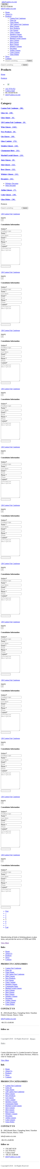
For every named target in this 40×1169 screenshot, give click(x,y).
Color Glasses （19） (9, 195)
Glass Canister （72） (9, 141)
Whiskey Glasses (16, 46)
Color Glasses (15, 52)
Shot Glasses (14, 42)
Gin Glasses (14, 30)
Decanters (13, 48)
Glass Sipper (14, 22)
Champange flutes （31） (10, 151)
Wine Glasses (14, 26)
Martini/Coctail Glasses (18, 38)
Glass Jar (13, 20)
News (7, 56)
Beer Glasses (14, 44)
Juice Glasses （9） (8, 160)
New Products (15, 28)
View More (5, 943)
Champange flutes (16, 36)
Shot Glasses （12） (8, 165)
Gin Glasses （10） (8, 136)
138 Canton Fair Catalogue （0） (13, 122)
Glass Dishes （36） (8, 199)
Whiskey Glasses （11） (10, 174)
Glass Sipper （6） (8, 118)
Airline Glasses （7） (9, 190)
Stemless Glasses (16, 34)
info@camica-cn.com (8, 1019)
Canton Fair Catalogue (18, 18)
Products (8, 16)
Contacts (8, 58)
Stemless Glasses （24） (10, 146)
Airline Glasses (15, 50)
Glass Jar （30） (7, 113)
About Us (8, 14)
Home (3, 74)
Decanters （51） (7, 179)
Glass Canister (15, 32)
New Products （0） (8, 132)
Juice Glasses (14, 40)
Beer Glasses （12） (8, 169)
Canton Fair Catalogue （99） (12, 108)
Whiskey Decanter (11, 183)
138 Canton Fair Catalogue (19, 24)
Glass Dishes (14, 54)
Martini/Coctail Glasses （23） (12, 155)
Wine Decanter (10, 185)
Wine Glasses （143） (9, 127)
